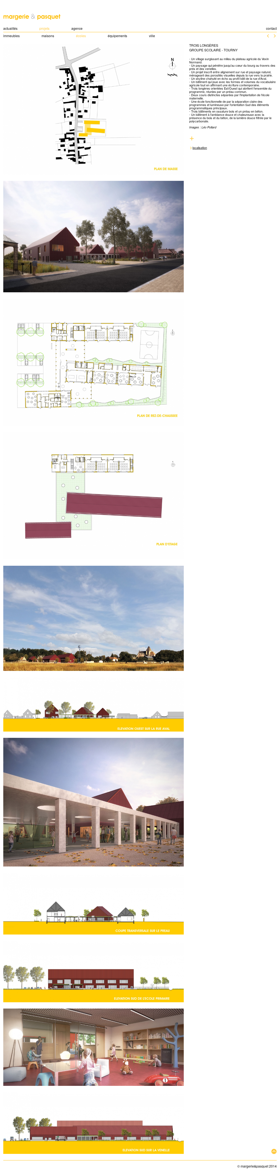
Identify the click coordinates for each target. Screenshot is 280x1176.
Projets (44, 28)
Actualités (10, 28)
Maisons (48, 35)
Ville (152, 35)
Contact (271, 28)
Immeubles (11, 35)
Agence (77, 28)
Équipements (117, 35)
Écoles (81, 35)
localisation (199, 147)
